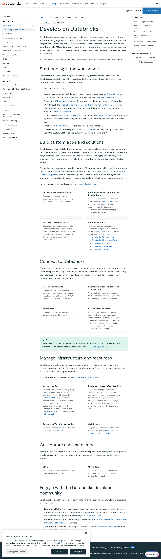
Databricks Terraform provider (58, 424)
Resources (77, 3)
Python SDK (58, 125)
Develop (53, 3)
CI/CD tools (94, 424)
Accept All (78, 552)
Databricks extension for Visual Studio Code (103, 193)
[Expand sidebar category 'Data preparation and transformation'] (32, 115)
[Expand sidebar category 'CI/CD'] (32, 59)
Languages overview (104, 97)
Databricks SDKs (96, 222)
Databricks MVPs (93, 515)
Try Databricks (151, 10)
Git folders (93, 467)
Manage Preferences (16, 552)
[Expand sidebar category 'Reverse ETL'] (32, 129)
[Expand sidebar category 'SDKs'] (32, 67)
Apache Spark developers (103, 519)
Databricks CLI (50, 386)
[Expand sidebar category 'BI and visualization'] (32, 125)
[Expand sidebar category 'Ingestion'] (32, 110)
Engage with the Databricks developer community (144, 46)
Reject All (59, 552)
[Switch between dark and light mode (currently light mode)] (157, 4)
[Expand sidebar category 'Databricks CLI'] (32, 63)
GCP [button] (137, 10)
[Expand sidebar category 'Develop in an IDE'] (32, 55)
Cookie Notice (59, 543)
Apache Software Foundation (131, 553)
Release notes (91, 3)
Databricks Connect (53, 286)
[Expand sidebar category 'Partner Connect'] (32, 93)
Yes (139, 57)
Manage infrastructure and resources (144, 36)
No (154, 57)
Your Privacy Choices (121, 547)
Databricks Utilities (83, 129)
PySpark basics (64, 111)
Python (110, 94)
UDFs (45, 467)
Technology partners (99, 346)
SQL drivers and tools (99, 308)
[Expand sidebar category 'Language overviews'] (32, 38)
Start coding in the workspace (145, 22)
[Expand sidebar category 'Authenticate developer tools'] (32, 46)
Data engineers (61, 522)
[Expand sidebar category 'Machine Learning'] (32, 121)
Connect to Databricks (143, 31)
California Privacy (98, 547)
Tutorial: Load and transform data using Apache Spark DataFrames (91, 105)
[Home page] (42, 18)
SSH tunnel (48, 308)
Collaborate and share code (145, 42)
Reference (64, 3)
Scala (116, 94)
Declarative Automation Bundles (104, 386)
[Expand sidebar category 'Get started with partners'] (32, 85)
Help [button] (103, 3)
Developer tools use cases (87, 184)
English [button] (128, 10)
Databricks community (107, 526)
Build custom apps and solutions (143, 26)
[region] (46, 543)
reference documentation (71, 115)
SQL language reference (66, 101)
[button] (18, 25)
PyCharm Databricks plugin (56, 222)
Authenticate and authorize (57, 192)
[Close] (86, 533)
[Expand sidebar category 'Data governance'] (32, 137)
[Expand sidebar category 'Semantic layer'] (32, 133)
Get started (31, 3)
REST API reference (105, 115)
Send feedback (147, 62)
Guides (43, 3)
